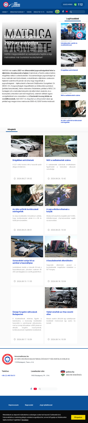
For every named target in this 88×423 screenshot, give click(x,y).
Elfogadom (78, 417)
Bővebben (25, 420)
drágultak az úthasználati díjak (38, 99)
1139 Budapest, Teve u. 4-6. (24, 362)
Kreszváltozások (16, 12)
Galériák (49, 12)
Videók (29, 12)
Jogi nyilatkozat (45, 405)
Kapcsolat (29, 405)
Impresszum (14, 405)
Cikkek (4, 12)
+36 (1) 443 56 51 (8, 376)
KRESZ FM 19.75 (39, 12)
